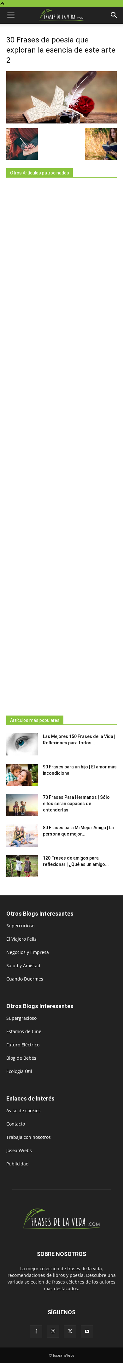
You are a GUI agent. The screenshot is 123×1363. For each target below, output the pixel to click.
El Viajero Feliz (21, 939)
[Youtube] (87, 1331)
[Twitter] (70, 1331)
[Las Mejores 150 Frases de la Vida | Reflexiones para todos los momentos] (22, 744)
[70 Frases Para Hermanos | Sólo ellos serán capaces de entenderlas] (22, 805)
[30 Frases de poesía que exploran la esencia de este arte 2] (61, 121)
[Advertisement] (61, 445)
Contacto (15, 1124)
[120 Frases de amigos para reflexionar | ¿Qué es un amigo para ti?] (22, 866)
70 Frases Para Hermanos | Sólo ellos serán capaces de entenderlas (76, 803)
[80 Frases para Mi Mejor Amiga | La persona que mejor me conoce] (22, 835)
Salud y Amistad (23, 965)
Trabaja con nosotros (28, 1137)
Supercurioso (20, 926)
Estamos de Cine (23, 1031)
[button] (11, 15)
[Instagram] (53, 1331)
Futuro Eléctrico (22, 1045)
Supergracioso (21, 1018)
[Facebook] (36, 1331)
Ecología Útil (19, 1071)
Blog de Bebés (21, 1058)
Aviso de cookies (23, 1110)
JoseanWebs (19, 1150)
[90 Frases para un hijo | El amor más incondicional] (22, 775)
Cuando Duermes (24, 979)
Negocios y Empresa (27, 952)
